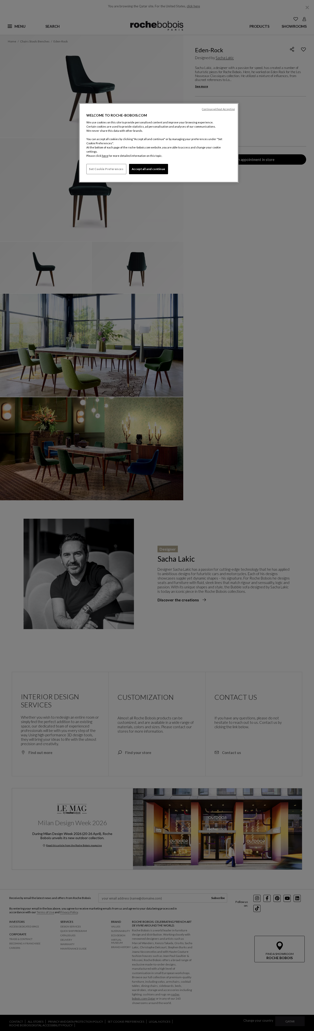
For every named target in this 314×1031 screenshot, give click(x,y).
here (105, 155)
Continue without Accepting (218, 109)
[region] (158, 143)
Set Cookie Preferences (106, 169)
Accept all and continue (148, 169)
